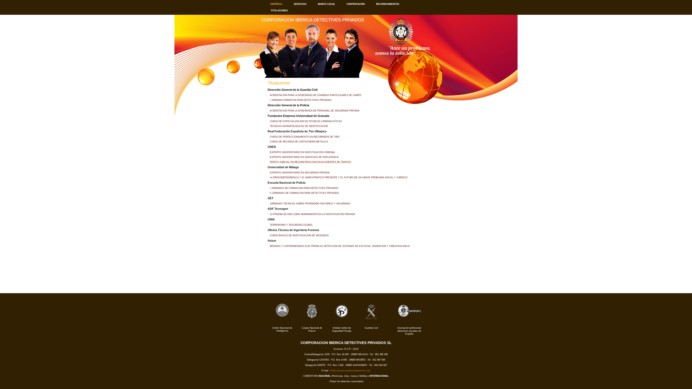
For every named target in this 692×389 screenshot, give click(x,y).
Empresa (276, 4)
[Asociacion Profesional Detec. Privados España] (409, 317)
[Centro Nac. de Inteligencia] (282, 316)
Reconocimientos (387, 4)
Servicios (300, 4)
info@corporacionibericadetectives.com (350, 370)
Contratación (356, 4)
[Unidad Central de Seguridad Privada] (342, 318)
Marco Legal (326, 4)
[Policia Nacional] (312, 318)
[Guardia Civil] (371, 319)
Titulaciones (279, 10)
